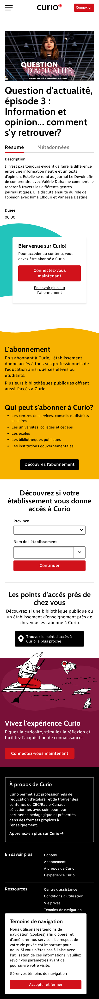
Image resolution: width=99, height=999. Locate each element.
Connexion (84, 7)
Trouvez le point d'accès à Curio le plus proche (49, 638)
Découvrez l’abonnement (49, 464)
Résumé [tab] (14, 147)
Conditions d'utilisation (63, 896)
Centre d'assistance (60, 889)
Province (21, 521)
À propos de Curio (59, 868)
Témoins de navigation (63, 910)
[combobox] (43, 552)
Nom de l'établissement (35, 541)
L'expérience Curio (59, 875)
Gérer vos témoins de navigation (38, 973)
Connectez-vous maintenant (49, 273)
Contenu (51, 855)
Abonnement (55, 862)
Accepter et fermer (45, 984)
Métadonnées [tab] (53, 147)
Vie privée (52, 903)
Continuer (49, 565)
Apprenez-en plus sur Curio (34, 833)
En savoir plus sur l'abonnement (49, 290)
